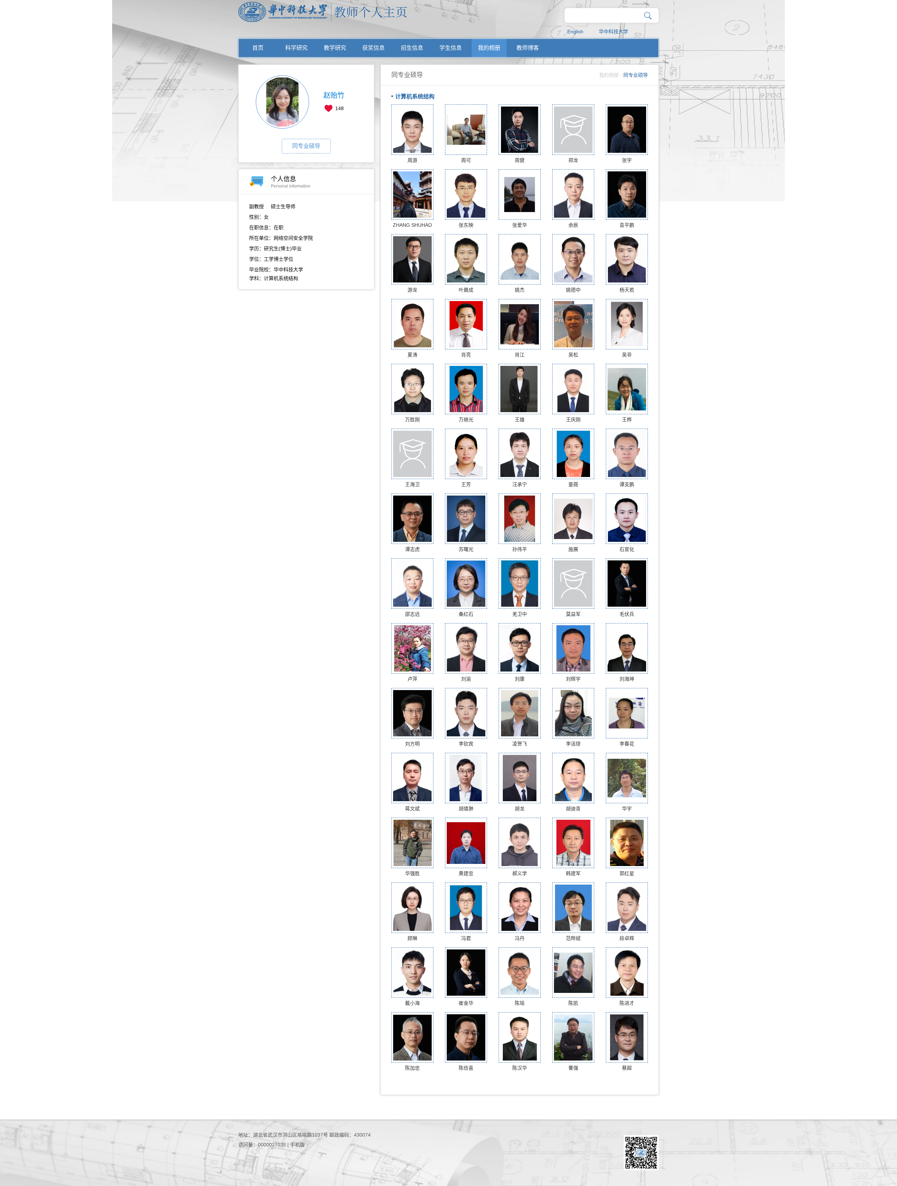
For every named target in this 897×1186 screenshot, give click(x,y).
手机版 (297, 1144)
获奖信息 (373, 48)
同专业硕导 (306, 146)
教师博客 (527, 48)
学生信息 (450, 48)
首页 (257, 48)
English (575, 31)
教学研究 (335, 48)
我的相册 (489, 48)
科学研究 (296, 48)
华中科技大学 (613, 31)
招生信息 (412, 48)
